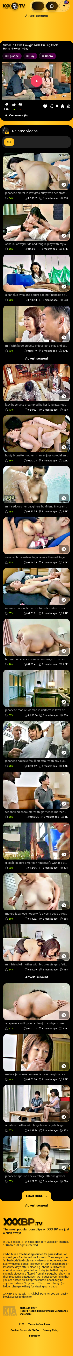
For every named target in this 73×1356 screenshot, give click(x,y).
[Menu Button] (38, 6)
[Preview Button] (64, 184)
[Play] (36, 81)
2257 (21, 1324)
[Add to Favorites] (45, 106)
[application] (36, 81)
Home (6, 48)
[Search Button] (52, 6)
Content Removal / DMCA (25, 1330)
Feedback (34, 1335)
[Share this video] (51, 106)
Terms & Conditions (39, 1324)
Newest (16, 48)
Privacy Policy (51, 1330)
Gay (25, 48)
